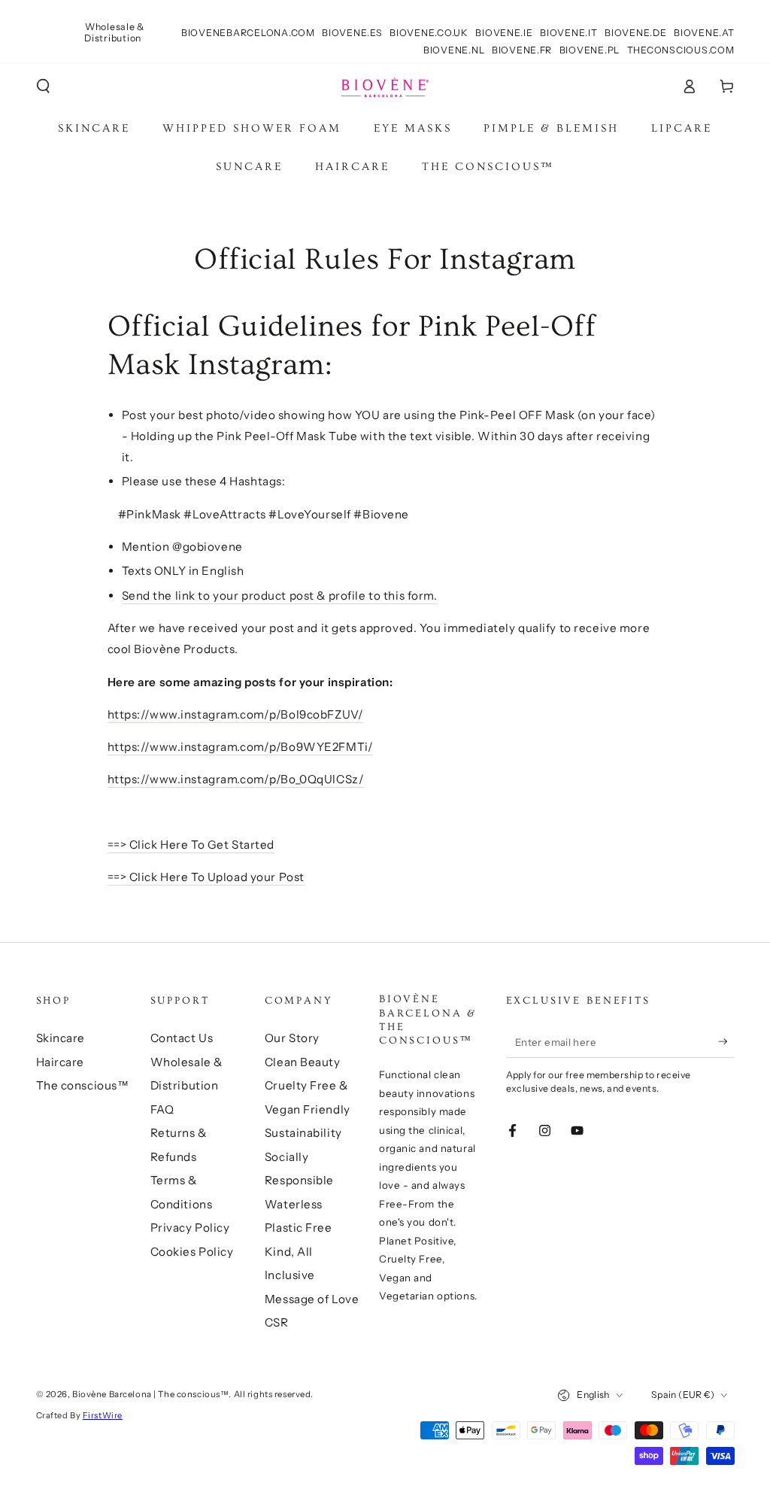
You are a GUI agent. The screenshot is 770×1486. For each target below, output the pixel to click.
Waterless (294, 1204)
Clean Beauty (303, 1062)
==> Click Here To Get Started (191, 844)
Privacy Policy (190, 1227)
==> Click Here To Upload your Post (206, 877)
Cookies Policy (192, 1251)
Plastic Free (298, 1227)
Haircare (60, 1062)
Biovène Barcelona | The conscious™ (150, 1394)
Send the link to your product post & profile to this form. (280, 595)
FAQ (162, 1109)
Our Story (292, 1038)
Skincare (61, 1038)
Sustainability (303, 1133)
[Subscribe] (726, 1041)
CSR (277, 1322)
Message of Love (312, 1299)
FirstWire (103, 1415)
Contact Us (182, 1038)
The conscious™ (82, 1085)
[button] (43, 86)
